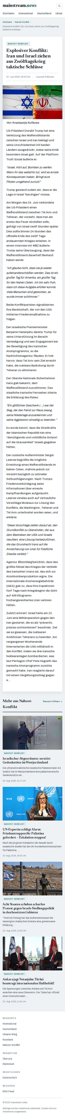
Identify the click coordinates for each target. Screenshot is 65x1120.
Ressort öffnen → (52, 701)
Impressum (8, 1064)
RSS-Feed (8, 1091)
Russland (8, 1039)
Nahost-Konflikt (22, 22)
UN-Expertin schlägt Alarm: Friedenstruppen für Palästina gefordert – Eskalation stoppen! (24, 833)
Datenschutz (10, 1077)
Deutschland (44, 13)
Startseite (8, 13)
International (25, 13)
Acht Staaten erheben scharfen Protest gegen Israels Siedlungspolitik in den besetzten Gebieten (28, 908)
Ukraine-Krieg (10, 1034)
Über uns (7, 1059)
